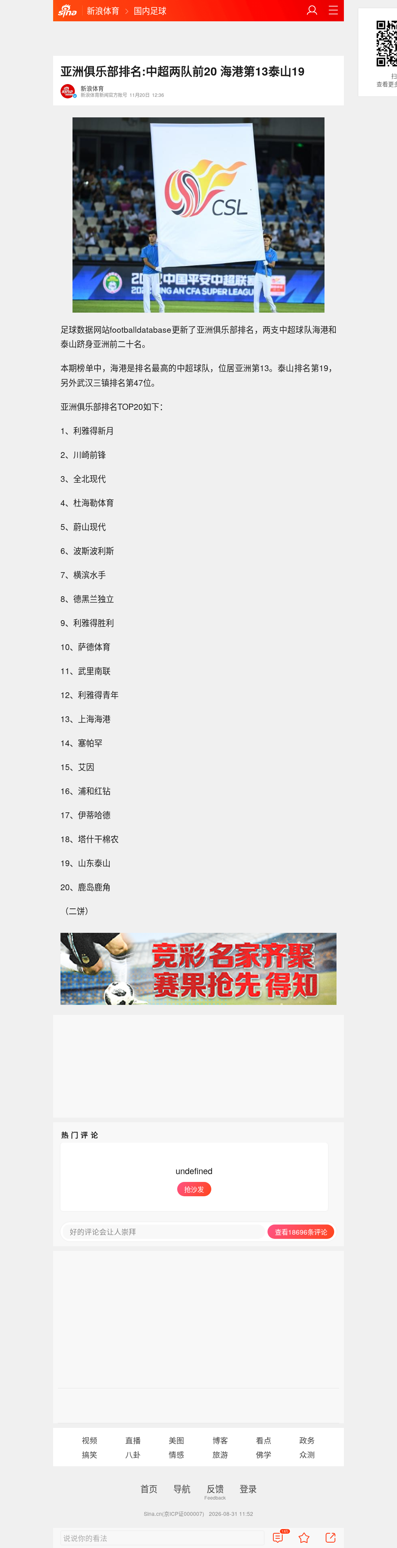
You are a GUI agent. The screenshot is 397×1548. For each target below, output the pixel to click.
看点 (263, 1440)
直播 (133, 1440)
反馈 (215, 1488)
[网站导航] (333, 10)
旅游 (220, 1454)
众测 (307, 1454)
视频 (89, 1440)
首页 (148, 1488)
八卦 (133, 1454)
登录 (248, 1488)
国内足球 (150, 10)
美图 (176, 1440)
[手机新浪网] (67, 11)
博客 (220, 1440)
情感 (176, 1454)
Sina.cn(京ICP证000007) (174, 1513)
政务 (307, 1440)
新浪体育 (103, 10)
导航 (181, 1488)
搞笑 (89, 1454)
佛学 (263, 1454)
